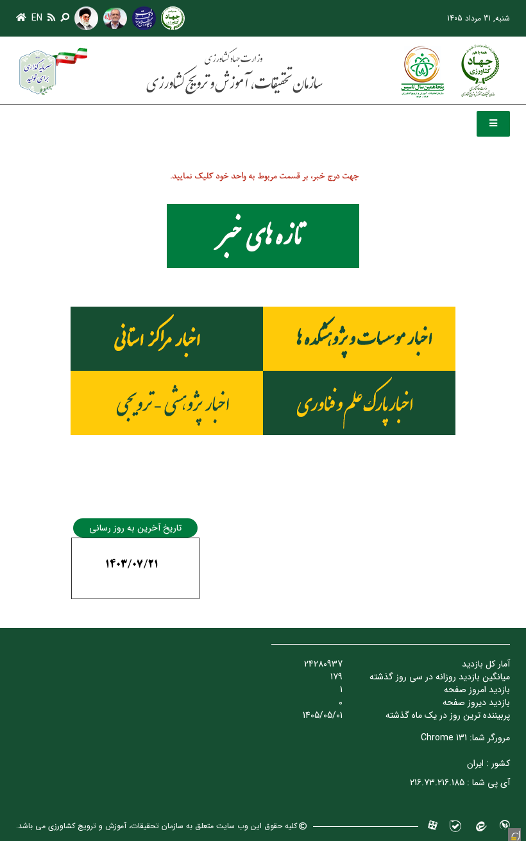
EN (36, 18)
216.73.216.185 (437, 783)
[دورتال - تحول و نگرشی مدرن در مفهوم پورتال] (514, 834)
